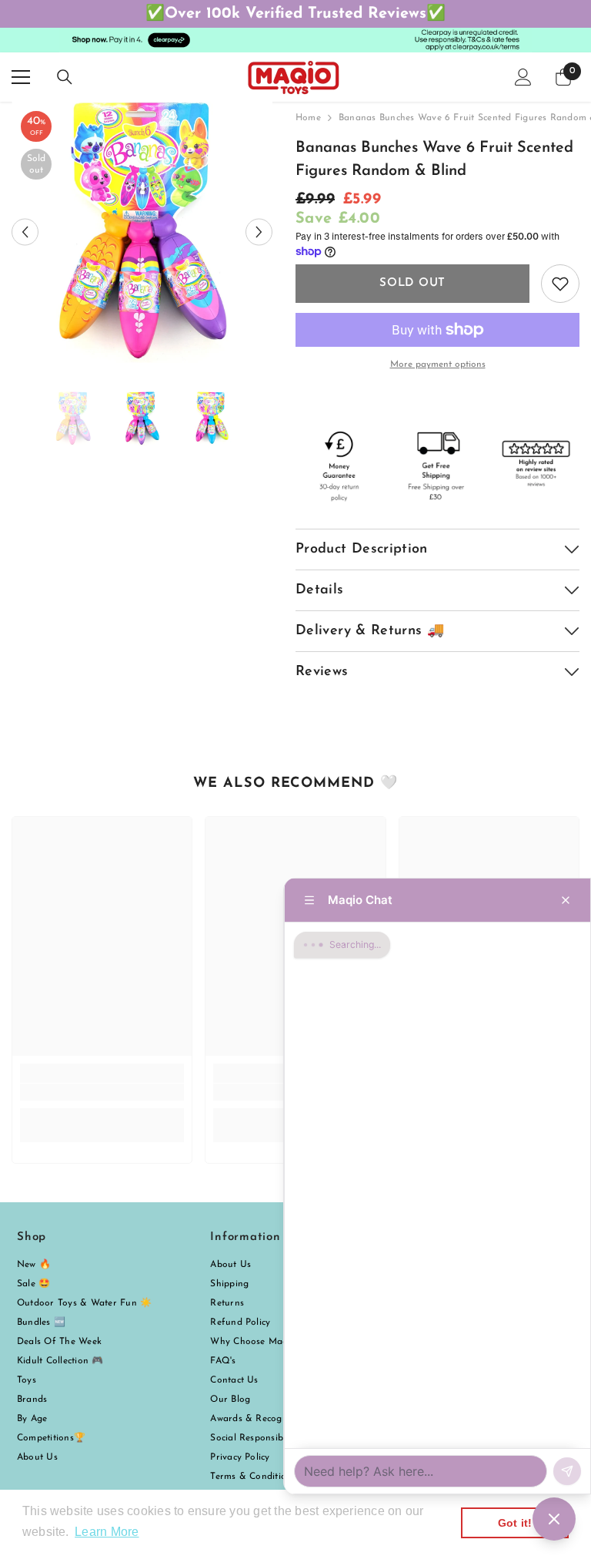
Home (308, 118)
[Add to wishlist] (560, 283)
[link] (102, 1092)
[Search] (64, 77)
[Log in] (523, 77)
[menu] (21, 77)
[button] (25, 232)
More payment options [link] (438, 364)
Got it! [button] (515, 1523)
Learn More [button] (107, 1531)
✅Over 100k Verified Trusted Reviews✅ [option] (295, 14)
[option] (142, 232)
